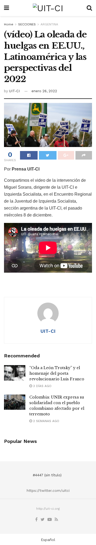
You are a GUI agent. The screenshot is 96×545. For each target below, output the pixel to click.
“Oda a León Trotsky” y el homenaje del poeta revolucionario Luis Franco (56, 373)
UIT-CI (14, 91)
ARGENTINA (49, 24)
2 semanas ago (45, 421)
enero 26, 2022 (44, 91)
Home (8, 24)
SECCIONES (27, 24)
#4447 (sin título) (47, 475)
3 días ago (41, 386)
